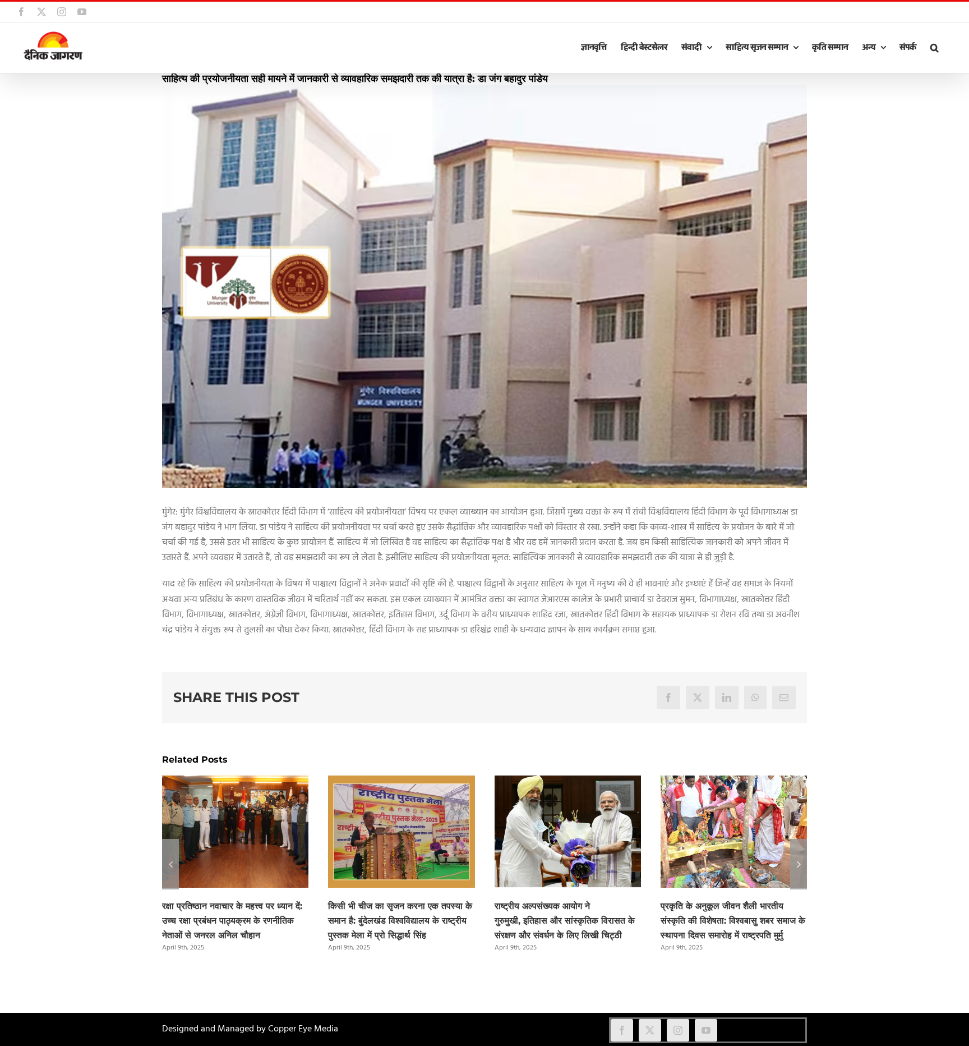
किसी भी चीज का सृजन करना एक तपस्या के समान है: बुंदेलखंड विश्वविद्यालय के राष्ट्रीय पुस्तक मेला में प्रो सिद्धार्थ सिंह (400, 921)
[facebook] (622, 1030)
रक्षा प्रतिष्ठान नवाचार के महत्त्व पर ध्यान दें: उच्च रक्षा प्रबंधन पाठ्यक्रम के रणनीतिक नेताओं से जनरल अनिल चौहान (232, 921)
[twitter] (650, 1030)
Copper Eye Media (303, 1029)
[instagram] (678, 1030)
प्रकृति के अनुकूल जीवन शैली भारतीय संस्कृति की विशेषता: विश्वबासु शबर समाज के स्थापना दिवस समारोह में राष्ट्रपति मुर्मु (733, 921)
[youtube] (706, 1030)
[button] (934, 47)
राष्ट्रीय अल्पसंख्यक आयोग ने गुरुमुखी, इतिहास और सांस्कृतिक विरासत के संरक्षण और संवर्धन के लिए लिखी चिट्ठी (565, 921)
